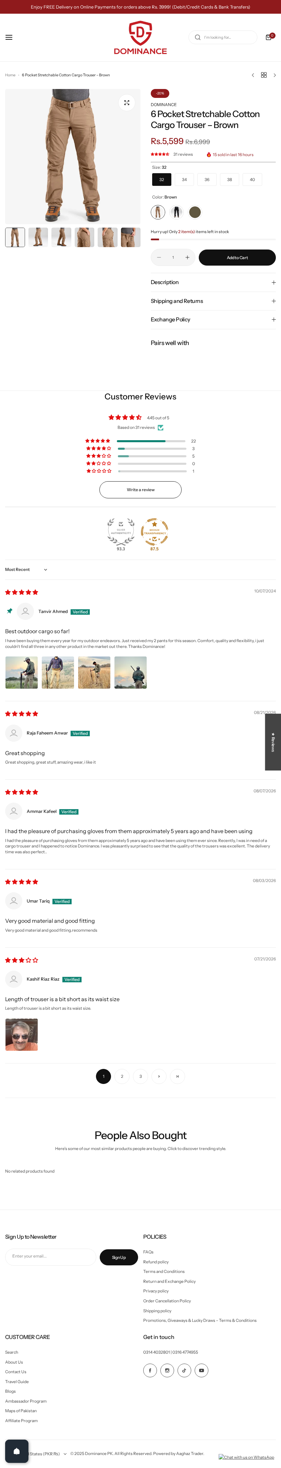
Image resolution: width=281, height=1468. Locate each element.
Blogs (10, 1391)
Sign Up (119, 1257)
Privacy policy (156, 1290)
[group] (72, 156)
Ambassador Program (26, 1401)
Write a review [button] (141, 489)
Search (11, 1352)
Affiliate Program (21, 1420)
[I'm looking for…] (197, 37)
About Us (14, 1362)
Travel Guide (17, 1381)
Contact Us (15, 1371)
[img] (21, 592)
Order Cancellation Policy (167, 1300)
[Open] (16, 1451)
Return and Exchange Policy (169, 1281)
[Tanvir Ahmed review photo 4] (130, 672)
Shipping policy (157, 1310)
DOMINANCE (164, 104)
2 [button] (122, 1076)
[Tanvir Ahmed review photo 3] (94, 672)
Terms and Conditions (164, 1271)
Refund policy (156, 1261)
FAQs (148, 1251)
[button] (160, 154)
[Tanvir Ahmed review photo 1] (21, 672)
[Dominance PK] (140, 37)
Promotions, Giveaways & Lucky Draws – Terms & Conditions (200, 1320)
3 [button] (140, 1076)
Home (10, 75)
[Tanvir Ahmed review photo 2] (57, 672)
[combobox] (222, 37)
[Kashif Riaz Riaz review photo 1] (21, 1034)
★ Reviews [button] (273, 742)
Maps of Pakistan (21, 1410)
